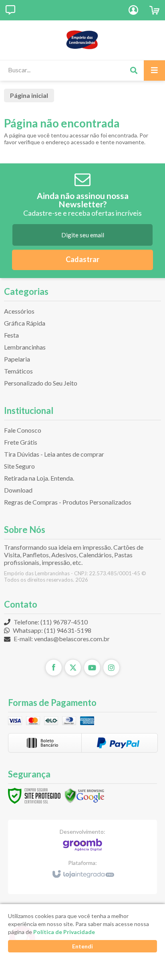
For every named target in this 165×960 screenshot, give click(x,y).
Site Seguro (19, 466)
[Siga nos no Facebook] (53, 667)
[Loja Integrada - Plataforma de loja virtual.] (82, 870)
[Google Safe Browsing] (84, 795)
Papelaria (17, 359)
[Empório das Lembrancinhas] (82, 40)
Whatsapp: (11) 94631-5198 (51, 630)
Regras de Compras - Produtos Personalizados (67, 502)
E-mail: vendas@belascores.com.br (61, 638)
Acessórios (19, 311)
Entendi (82, 946)
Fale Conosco (22, 430)
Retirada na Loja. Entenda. (39, 478)
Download (18, 490)
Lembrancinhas (25, 347)
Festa (11, 335)
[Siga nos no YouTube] (92, 667)
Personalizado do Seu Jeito (40, 383)
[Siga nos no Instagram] (111, 667)
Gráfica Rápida (24, 323)
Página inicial (29, 95)
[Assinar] (82, 260)
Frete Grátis (20, 442)
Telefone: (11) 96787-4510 (50, 622)
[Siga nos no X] (72, 667)
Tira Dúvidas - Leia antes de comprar (54, 454)
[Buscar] (134, 71)
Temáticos (18, 371)
